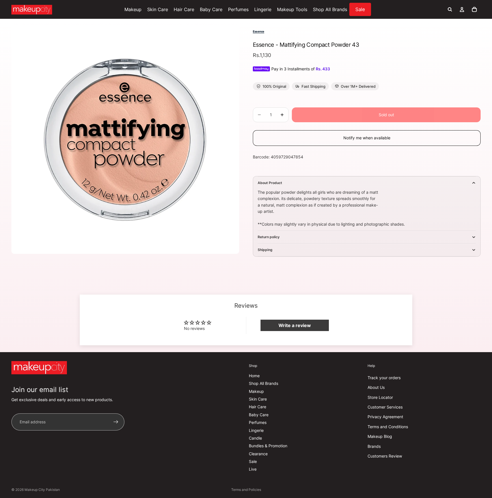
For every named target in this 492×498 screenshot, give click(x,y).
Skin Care (258, 399)
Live (253, 469)
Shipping (265, 250)
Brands (374, 446)
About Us (376, 387)
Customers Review (385, 456)
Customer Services (385, 407)
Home (254, 375)
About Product (270, 183)
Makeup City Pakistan (42, 489)
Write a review (294, 325)
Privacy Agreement (385, 416)
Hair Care (257, 406)
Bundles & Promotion (268, 445)
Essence (258, 31)
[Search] (450, 9)
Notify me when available (366, 137)
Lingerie (256, 430)
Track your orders (384, 377)
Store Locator (380, 397)
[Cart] (474, 9)
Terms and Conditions (388, 426)
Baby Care (258, 414)
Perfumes (257, 422)
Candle (255, 438)
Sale (253, 461)
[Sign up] (116, 422)
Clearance (258, 453)
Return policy (269, 237)
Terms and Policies (246, 489)
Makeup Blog (380, 436)
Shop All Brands (263, 383)
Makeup (256, 391)
